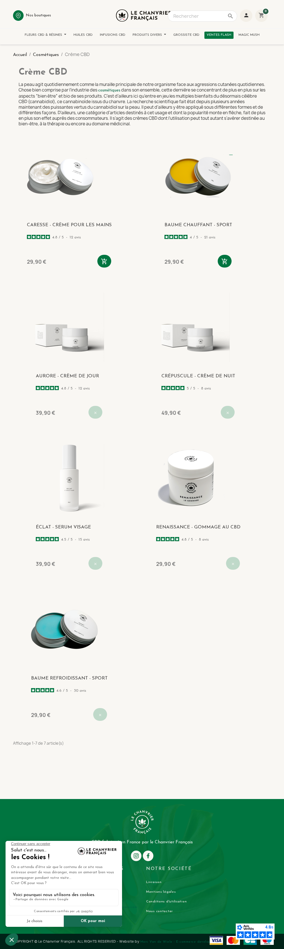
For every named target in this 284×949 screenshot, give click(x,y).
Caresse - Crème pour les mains (69, 225)
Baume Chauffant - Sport (198, 225)
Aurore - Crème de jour (67, 376)
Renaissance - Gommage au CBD (198, 527)
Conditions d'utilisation (166, 901)
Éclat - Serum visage (63, 527)
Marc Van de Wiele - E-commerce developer (177, 941)
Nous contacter (159, 911)
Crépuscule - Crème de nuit (198, 376)
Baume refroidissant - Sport (69, 678)
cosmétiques (109, 90)
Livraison (153, 882)
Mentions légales (161, 892)
